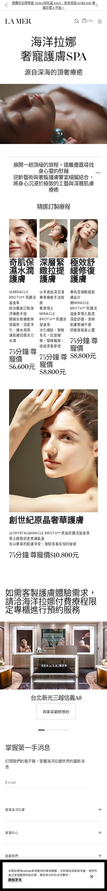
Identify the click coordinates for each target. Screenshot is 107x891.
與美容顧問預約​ (56, 711)
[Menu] (100, 21)
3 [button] (57, 731)
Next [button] (103, 673)
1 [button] (41, 731)
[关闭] (91, 876)
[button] (5, 5)
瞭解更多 (15, 879)
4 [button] (65, 731)
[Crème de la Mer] (21, 21)
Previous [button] (4, 673)
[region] (53, 875)
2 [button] (49, 731)
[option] (53, 673)
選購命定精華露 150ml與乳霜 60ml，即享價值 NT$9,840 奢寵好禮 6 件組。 (53, 5)
